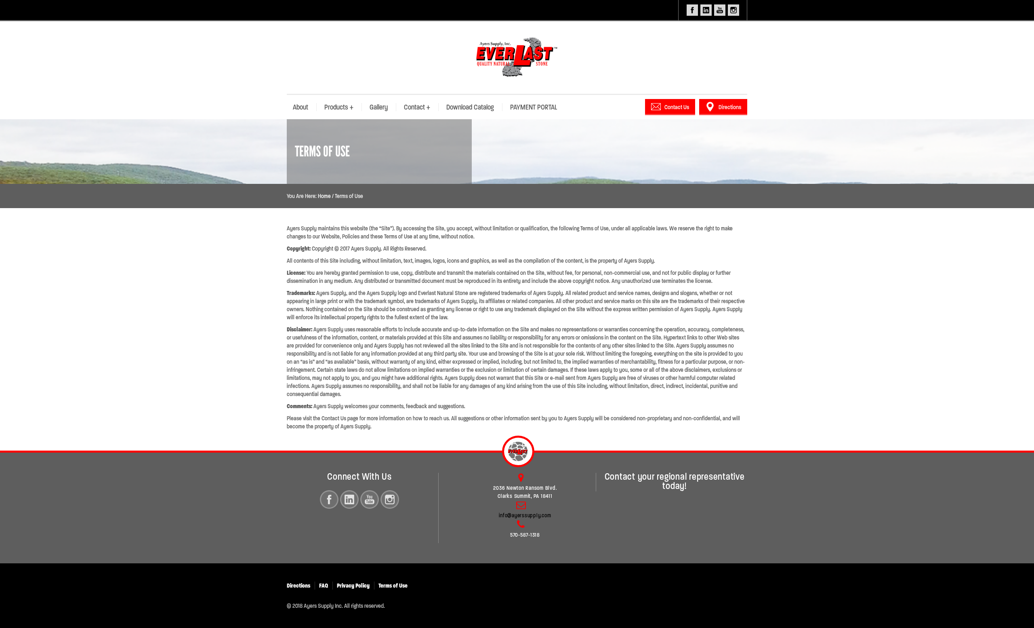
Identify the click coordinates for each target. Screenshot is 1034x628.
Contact (417, 107)
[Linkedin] (349, 499)
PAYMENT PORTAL (533, 107)
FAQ (323, 585)
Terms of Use (393, 585)
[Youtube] (369, 499)
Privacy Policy (353, 585)
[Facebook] (329, 499)
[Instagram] (389, 499)
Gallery (379, 107)
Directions (730, 107)
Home (324, 196)
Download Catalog (470, 107)
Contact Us (676, 107)
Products (338, 107)
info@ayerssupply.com (525, 515)
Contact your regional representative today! (675, 481)
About (300, 107)
